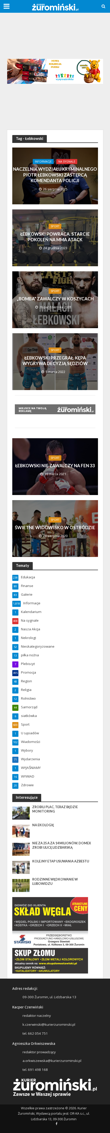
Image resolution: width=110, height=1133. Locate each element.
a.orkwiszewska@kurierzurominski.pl (52, 1060)
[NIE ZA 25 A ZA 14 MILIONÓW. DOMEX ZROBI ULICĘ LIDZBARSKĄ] (21, 849)
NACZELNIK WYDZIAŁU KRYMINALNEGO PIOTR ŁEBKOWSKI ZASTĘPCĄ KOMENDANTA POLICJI (55, 174)
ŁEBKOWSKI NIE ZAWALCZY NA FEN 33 (55, 465)
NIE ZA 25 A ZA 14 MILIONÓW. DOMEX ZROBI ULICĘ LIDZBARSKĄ (61, 845)
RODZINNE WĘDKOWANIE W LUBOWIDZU (55, 881)
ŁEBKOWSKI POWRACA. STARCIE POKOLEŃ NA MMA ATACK (55, 236)
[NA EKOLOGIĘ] (21, 831)
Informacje (43, 161)
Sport (55, 226)
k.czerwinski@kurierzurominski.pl (49, 1024)
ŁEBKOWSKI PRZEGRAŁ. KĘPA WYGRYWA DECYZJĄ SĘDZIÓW (55, 360)
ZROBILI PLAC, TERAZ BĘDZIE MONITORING (55, 809)
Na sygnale (66, 161)
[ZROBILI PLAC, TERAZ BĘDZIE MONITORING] (21, 812)
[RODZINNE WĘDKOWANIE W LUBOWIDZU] (21, 885)
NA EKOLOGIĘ (43, 825)
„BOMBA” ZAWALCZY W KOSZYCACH (55, 298)
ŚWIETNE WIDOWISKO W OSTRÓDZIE (55, 527)
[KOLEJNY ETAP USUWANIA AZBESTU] (21, 867)
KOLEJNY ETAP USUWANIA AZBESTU (60, 861)
